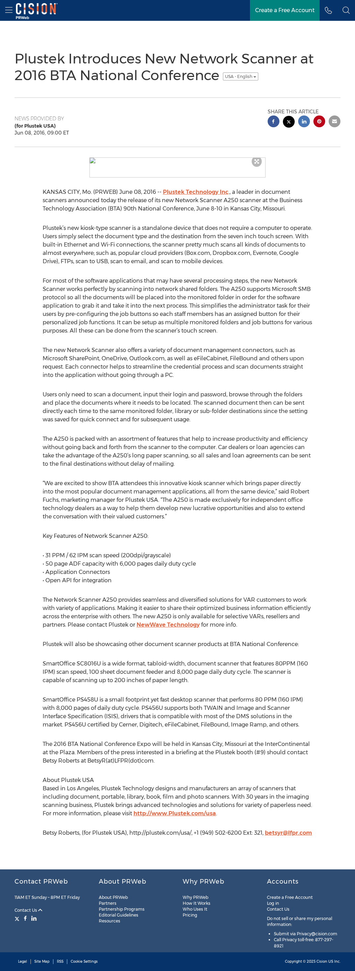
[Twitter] (18, 918)
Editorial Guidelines (118, 915)
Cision (322, 961)
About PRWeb (113, 897)
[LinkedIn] (33, 918)
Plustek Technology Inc (195, 192)
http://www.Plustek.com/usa (174, 813)
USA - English (239, 76)
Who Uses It (195, 909)
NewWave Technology (168, 624)
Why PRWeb (195, 897)
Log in (273, 903)
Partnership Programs (122, 909)
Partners (107, 903)
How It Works (196, 903)
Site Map (42, 961)
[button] (346, 10)
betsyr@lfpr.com (288, 833)
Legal (22, 961)
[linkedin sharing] (304, 122)
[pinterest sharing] (319, 122)
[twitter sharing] (289, 122)
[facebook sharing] (273, 122)
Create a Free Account (290, 897)
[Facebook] (25, 918)
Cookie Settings (84, 961)
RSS (60, 961)
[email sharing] (334, 122)
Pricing (190, 915)
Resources (109, 920)
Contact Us (26, 910)
